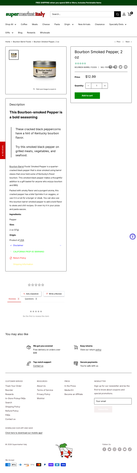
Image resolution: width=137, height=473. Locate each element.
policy (98, 349)
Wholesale (45, 32)
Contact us (38, 366)
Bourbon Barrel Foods (22, 42)
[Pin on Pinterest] (115, 67)
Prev (118, 42)
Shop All (9, 24)
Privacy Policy (43, 394)
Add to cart (87, 95)
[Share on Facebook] (110, 67)
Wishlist (40, 398)
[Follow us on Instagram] (114, 449)
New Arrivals (84, 24)
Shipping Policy (12, 406)
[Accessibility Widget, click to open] (133, 236)
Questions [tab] (29, 298)
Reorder (9, 390)
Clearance (100, 24)
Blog (20, 32)
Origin (67, 24)
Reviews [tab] (12, 298)
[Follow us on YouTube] (125, 449)
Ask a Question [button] (32, 294)
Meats (35, 24)
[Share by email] (126, 67)
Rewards (31, 32)
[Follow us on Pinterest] (119, 449)
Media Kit (68, 390)
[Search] (117, 14)
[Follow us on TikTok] (130, 449)
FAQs (7, 415)
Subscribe (103, 409)
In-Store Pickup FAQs (15, 398)
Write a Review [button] (55, 294)
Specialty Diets (116, 24)
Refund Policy (11, 411)
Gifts (7, 32)
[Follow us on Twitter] (109, 449)
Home (7, 42)
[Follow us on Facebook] (104, 449)
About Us (41, 386)
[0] (129, 14)
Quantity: (79, 85)
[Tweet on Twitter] (120, 67)
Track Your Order (13, 386)
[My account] (124, 14)
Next (128, 42)
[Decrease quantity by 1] (88, 85)
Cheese (46, 24)
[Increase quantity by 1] (105, 85)
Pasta (57, 24)
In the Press (70, 386)
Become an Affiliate (73, 394)
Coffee (24, 24)
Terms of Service (45, 390)
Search (8, 402)
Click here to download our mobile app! (23, 432)
